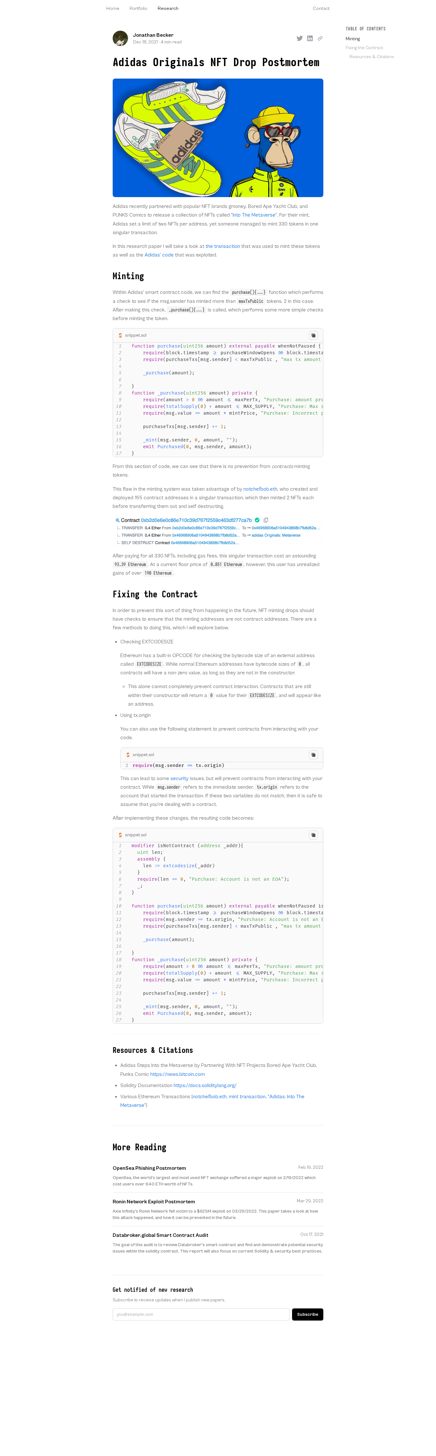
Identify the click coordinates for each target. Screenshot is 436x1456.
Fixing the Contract (364, 47)
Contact (321, 8)
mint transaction (247, 1097)
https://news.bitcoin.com (177, 1074)
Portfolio (138, 8)
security (179, 778)
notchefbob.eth (260, 489)
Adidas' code (159, 255)
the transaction (223, 246)
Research (168, 8)
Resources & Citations (372, 56)
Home (112, 8)
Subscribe (307, 1314)
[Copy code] (313, 335)
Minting (353, 39)
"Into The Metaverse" (254, 215)
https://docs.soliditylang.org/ (205, 1085)
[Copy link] (320, 38)
